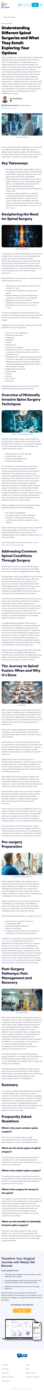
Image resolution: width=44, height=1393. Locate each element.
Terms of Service (8, 1377)
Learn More (22, 1311)
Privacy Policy (31, 1373)
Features (5, 1365)
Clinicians (5, 1373)
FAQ (27, 1365)
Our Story (5, 1369)
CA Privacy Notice (32, 1377)
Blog (27, 1369)
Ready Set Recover (15, 946)
